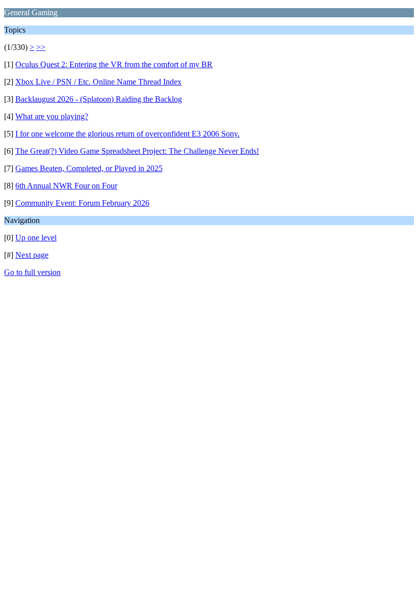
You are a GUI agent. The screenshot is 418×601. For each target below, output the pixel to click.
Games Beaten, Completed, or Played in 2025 (89, 168)
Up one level (36, 237)
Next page (31, 255)
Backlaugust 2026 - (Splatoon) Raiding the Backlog (98, 99)
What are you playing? (51, 116)
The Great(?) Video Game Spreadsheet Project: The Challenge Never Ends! (137, 151)
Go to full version (32, 272)
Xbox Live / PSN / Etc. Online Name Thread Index (98, 81)
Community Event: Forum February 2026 (82, 203)
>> (40, 47)
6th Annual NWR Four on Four (66, 185)
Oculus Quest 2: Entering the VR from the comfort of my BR (114, 64)
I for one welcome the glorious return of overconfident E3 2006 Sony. (127, 133)
